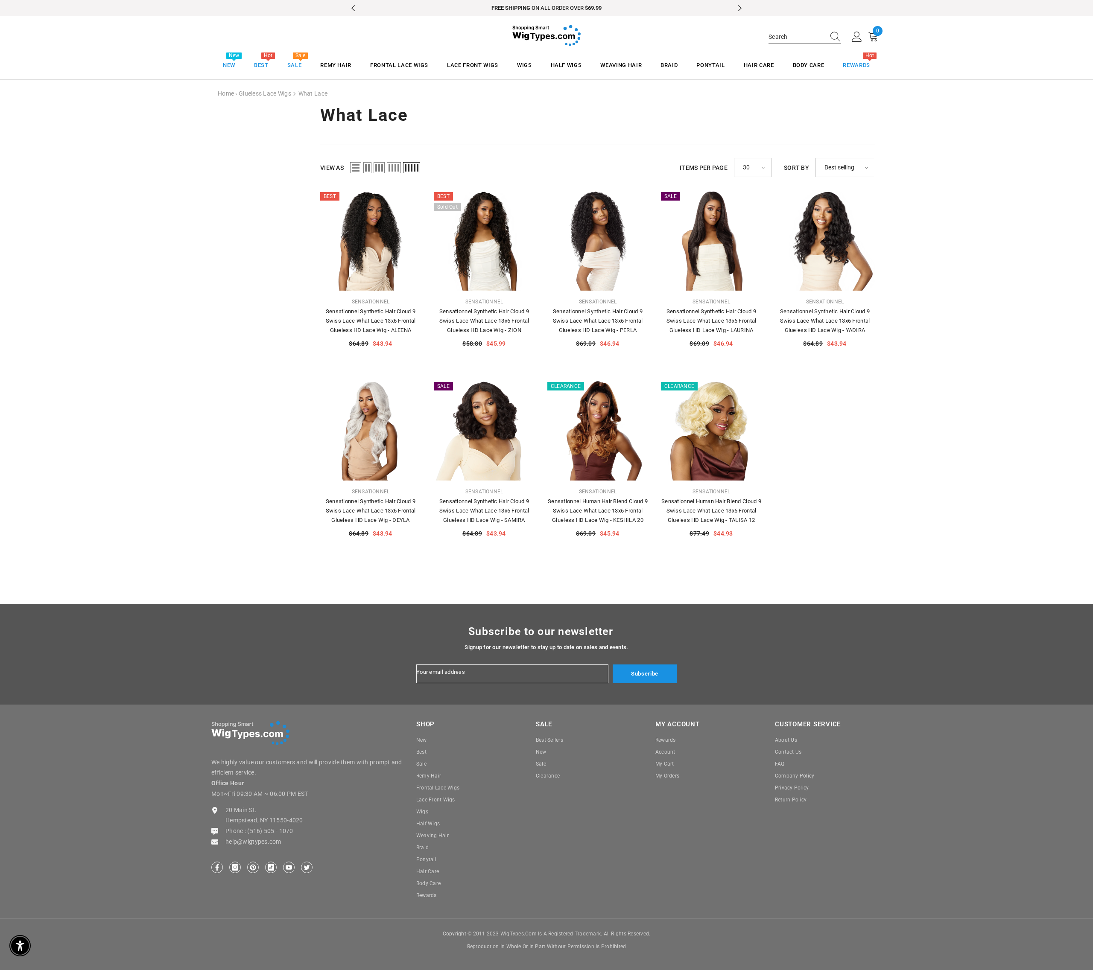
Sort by (796, 167)
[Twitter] (307, 867)
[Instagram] (235, 867)
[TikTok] (271, 867)
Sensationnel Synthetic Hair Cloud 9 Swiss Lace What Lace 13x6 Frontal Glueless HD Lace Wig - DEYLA (371, 510)
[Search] (805, 37)
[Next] (740, 8)
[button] (355, 167)
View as (332, 167)
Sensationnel (371, 302)
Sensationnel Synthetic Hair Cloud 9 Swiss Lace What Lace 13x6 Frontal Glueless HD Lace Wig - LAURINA (711, 320)
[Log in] (857, 37)
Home (226, 93)
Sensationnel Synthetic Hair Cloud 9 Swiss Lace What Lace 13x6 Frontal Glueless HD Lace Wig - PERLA (598, 320)
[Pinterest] (253, 867)
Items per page (704, 167)
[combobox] (797, 36)
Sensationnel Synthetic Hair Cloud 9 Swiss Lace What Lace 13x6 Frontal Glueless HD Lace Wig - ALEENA (371, 320)
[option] (546, 8)
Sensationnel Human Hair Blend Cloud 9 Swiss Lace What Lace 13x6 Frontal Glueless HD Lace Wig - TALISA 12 (711, 510)
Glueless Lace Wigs (265, 93)
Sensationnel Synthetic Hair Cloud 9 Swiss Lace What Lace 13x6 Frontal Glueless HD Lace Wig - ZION (484, 320)
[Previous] (353, 8)
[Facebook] (217, 867)
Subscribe (644, 673)
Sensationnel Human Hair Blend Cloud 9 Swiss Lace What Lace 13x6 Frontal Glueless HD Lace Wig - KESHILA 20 (598, 510)
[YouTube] (289, 867)
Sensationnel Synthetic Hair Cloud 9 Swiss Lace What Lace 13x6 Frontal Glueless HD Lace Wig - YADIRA (825, 320)
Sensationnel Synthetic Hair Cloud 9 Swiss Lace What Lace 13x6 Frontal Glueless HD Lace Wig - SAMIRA (484, 510)
